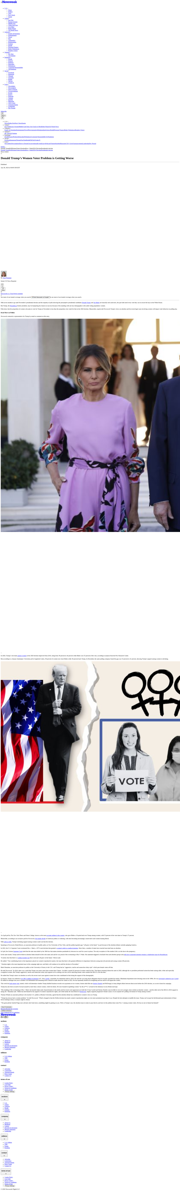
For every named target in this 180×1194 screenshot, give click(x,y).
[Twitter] (3, 1017)
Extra (6, 84)
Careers (6, 1044)
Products (15, 137)
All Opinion (13, 133)
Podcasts (48, 143)
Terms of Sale (8, 1090)
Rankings (7, 57)
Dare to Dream (23, 143)
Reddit (28, 140)
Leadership (85, 143)
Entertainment (20, 130)
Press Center (8, 1074)
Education (21, 137)
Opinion (6, 52)
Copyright (7, 1084)
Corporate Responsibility (38, 137)
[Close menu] (2, 118)
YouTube (23, 140)
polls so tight (7, 942)
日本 (6, 1058)
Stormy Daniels (97, 983)
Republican (13, 306)
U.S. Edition (8, 1056)
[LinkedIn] (5, 1017)
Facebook (7, 140)
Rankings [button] (7, 135)
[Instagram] (7, 1017)
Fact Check (18, 123)
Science (48, 130)
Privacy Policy (8, 1086)
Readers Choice (79, 130)
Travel (26, 130)
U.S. (5, 8)
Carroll (47, 978)
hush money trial (14, 983)
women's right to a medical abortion (67, 948)
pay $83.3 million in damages (29, 978)
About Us (7, 1040)
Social (6, 71)
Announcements (77, 143)
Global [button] (6, 125)
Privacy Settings (9, 1091)
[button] (7, 8)
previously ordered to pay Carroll (168, 978)
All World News (54, 126)
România (7, 1061)
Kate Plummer (7, 278)
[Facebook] (2, 1017)
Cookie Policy (8, 1083)
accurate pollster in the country (55, 935)
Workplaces (27, 137)
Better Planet (45, 126)
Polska (6, 1060)
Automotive (34, 130)
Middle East (22, 126)
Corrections (7, 1070)
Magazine (63, 143)
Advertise (7, 1069)
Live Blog (38, 126)
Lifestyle (7, 32)
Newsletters (7, 143)
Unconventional (32, 143)
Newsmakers (15, 143)
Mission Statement (9, 1047)
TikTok (32, 140)
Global (6, 18)
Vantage (53, 143)
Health (52, 130)
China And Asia (30, 126)
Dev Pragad (92, 143)
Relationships (42, 130)
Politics (10, 123)
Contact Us (7, 1075)
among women (21, 655)
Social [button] (6, 138)
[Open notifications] (2, 113)
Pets (29, 130)
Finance (10, 137)
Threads (18, 140)
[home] (8, 1015)
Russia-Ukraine (14, 126)
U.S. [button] (5, 121)
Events (39, 143)
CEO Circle (69, 143)
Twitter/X (37, 140)
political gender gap (24, 958)
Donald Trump (86, 302)
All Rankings (50, 137)
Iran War (7, 126)
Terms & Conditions (10, 1088)
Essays (43, 143)
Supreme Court (17, 951)
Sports (24, 123)
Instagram (13, 140)
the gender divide (40, 938)
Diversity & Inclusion (10, 1045)
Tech (13, 123)
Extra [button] (6, 142)
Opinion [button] (6, 132)
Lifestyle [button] (7, 128)
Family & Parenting (10, 130)
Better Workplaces (69, 130)
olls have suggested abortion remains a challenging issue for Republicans (145, 954)
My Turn (7, 133)
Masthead (7, 1042)
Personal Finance (59, 130)
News (6, 123)
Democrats (83, 991)
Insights (57, 143)
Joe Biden (96, 302)
